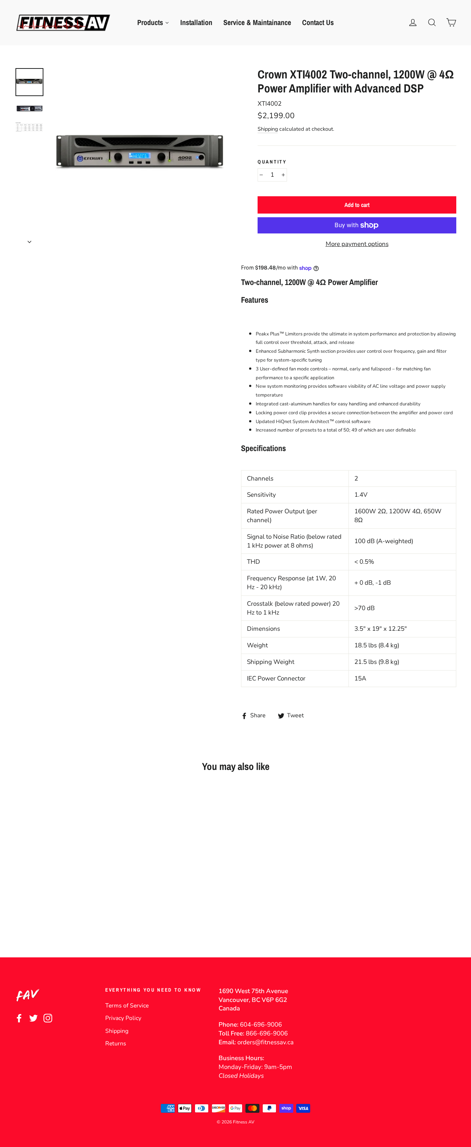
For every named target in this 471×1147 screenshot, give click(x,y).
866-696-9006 (267, 1033)
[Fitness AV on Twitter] (33, 1018)
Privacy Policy (123, 1018)
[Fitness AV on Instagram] (47, 1018)
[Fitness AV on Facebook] (19, 1018)
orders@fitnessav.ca (265, 1042)
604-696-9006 (261, 1024)
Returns (115, 1043)
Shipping (268, 129)
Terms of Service (127, 1006)
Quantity (272, 162)
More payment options (357, 244)
